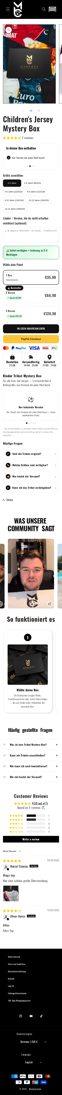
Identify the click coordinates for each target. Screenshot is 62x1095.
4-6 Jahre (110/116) (13, 192)
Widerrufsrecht (14, 956)
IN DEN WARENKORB (31, 328)
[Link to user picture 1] (11, 893)
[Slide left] (23, 110)
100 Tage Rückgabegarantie (19, 1000)
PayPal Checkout (31, 339)
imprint (11, 986)
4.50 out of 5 (40, 803)
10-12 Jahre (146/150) (39, 200)
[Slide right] (39, 110)
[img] (12, 860)
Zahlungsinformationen (17, 993)
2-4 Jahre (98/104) (32, 183)
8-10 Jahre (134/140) (14, 200)
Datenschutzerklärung (17, 971)
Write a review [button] (31, 839)
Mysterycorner (35, 1089)
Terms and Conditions (16, 964)
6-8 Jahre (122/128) (36, 192)
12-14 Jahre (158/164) (15, 209)
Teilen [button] (9, 500)
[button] (8, 9)
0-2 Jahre (12, 183)
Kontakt (11, 978)
